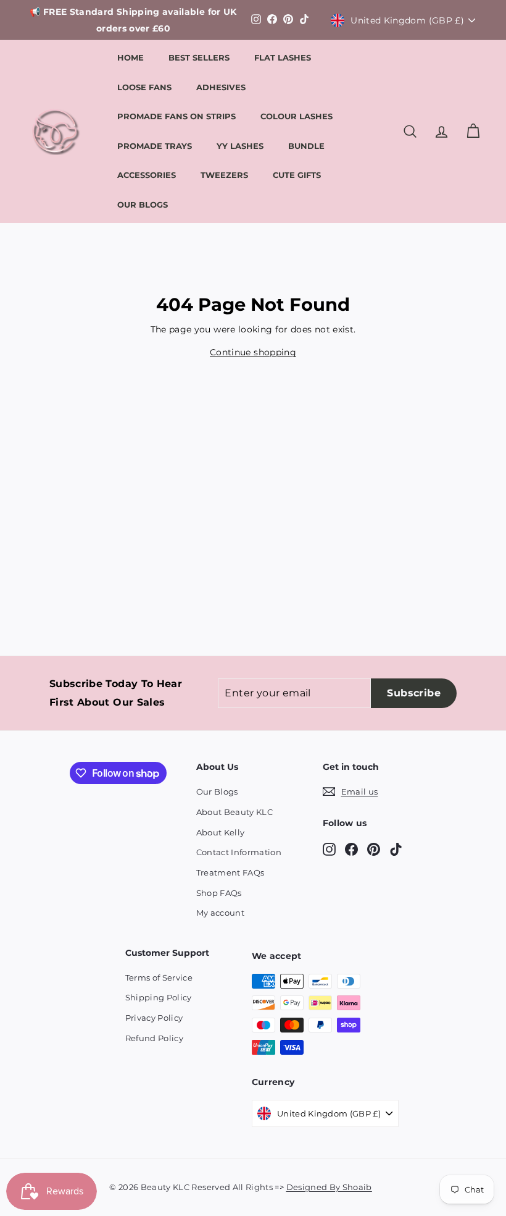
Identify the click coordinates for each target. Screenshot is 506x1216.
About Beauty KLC (234, 812)
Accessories (146, 175)
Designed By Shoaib (329, 1187)
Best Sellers (199, 57)
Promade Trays (154, 146)
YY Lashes (240, 146)
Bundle (306, 146)
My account (220, 913)
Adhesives (221, 87)
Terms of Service (159, 977)
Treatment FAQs (230, 872)
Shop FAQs (219, 893)
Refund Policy (154, 1038)
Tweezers (224, 175)
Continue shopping (253, 352)
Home (130, 57)
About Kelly (220, 832)
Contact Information (239, 852)
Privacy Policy (154, 1018)
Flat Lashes (282, 57)
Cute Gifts (297, 175)
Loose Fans (144, 87)
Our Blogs (142, 204)
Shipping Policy (158, 997)
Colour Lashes (296, 116)
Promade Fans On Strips (176, 116)
